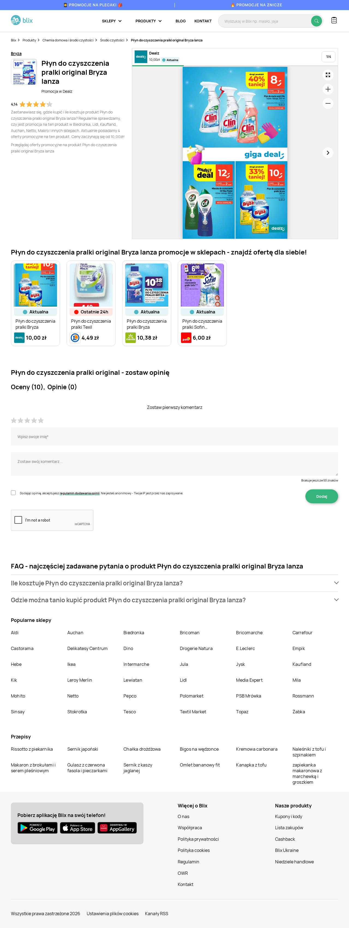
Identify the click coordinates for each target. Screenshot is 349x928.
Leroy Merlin (79, 680)
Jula (184, 664)
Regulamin (188, 862)
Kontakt (203, 20)
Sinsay (18, 712)
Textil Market (193, 712)
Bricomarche (249, 633)
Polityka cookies (194, 850)
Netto (73, 696)
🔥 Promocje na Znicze (256, 4)
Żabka (299, 712)
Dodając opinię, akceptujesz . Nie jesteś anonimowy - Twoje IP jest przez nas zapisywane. (101, 493)
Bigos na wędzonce (199, 749)
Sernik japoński (82, 749)
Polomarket (191, 696)
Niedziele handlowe (294, 862)
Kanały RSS (156, 914)
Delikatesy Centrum (87, 648)
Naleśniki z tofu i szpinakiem (309, 752)
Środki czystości (112, 40)
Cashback (285, 839)
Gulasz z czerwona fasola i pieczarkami (87, 768)
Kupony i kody (288, 816)
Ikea (71, 664)
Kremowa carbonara (256, 749)
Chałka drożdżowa (142, 749)
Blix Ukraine (287, 850)
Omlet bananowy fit (200, 765)
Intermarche (136, 664)
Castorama (22, 648)
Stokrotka (77, 712)
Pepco (130, 696)
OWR (183, 873)
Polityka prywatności (198, 839)
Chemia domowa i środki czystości (68, 40)
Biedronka (134, 633)
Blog (181, 20)
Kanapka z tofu (251, 765)
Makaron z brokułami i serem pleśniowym (33, 768)
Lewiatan (133, 680)
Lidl (183, 680)
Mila (297, 680)
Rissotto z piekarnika (32, 749)
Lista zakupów (289, 828)
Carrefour (303, 633)
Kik (14, 680)
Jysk (240, 664)
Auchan (75, 633)
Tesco (130, 712)
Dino (128, 648)
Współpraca (190, 828)
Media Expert (249, 680)
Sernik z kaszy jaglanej (138, 768)
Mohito (18, 696)
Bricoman (190, 633)
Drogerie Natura (196, 648)
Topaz (242, 712)
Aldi (15, 633)
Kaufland (302, 664)
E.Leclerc (245, 648)
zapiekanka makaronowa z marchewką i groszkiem (307, 773)
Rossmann (303, 696)
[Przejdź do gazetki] (328, 75)
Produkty (29, 40)
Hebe (16, 664)
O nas (183, 816)
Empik (299, 648)
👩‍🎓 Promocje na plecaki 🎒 (93, 4)
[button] (174, 583)
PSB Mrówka (248, 696)
